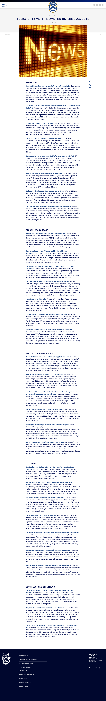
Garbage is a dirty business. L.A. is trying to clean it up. (45, 191)
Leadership (55, 665)
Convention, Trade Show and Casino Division (63, 679)
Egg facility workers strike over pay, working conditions (45, 498)
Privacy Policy (92, 662)
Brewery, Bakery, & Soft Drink (61, 668)
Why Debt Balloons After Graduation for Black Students (45, 608)
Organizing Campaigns (59, 661)
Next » (101, 34)
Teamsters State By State (60, 661)
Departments (56, 672)
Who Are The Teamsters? (60, 661)
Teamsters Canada (58, 672)
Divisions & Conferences (61, 656)
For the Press (23, 678)
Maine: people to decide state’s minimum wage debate (44, 409)
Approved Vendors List (59, 676)
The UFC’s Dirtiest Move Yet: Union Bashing (41, 515)
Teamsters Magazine (59, 665)
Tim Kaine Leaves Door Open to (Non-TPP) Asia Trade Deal (46, 314)
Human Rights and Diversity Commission (60, 694)
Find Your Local (24, 667)
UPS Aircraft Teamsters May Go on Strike (40, 123)
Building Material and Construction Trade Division (63, 672)
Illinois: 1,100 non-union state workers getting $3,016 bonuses (47, 357)
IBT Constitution (57, 676)
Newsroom (23, 671)
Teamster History (57, 668)
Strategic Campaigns (58, 665)
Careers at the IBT (58, 665)
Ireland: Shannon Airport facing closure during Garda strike (46, 233)
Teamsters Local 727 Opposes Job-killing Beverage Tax (45, 138)
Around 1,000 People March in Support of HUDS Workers (45, 173)
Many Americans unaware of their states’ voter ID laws (45, 442)
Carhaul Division (57, 676)
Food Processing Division (60, 687)
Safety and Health (57, 668)
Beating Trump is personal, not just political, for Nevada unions (47, 565)
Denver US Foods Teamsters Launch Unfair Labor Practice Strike (48, 86)
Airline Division (56, 661)
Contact (54, 661)
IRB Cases (55, 679)
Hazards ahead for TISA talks (36, 299)
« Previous (6, 34)
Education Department (59, 665)
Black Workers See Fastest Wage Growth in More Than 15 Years (48, 550)
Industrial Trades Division (60, 698)
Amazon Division (57, 665)
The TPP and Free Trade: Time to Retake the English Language (47, 281)
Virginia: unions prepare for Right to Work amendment (44, 374)
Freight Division (57, 691)
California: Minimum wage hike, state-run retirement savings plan (48, 206)
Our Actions (56, 656)
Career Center (57, 656)
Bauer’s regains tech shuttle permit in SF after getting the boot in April (50, 156)
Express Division (57, 683)
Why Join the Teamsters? (60, 661)
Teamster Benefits (26, 663)
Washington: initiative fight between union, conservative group (47, 425)
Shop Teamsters (57, 668)
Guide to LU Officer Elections (61, 679)
